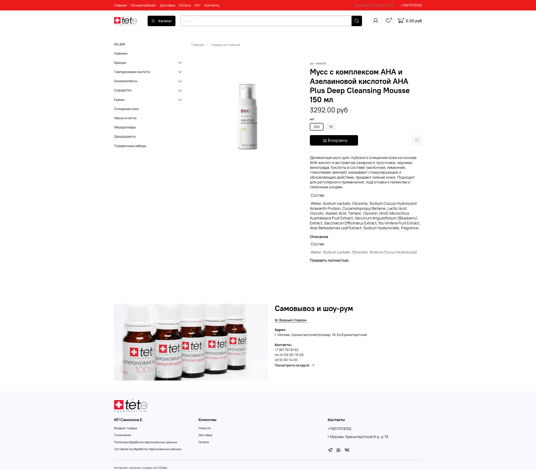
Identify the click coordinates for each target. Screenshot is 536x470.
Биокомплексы (125, 81)
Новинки (121, 53)
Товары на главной (225, 44)
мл (312, 119)
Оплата (185, 5)
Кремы (119, 99)
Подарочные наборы (130, 145)
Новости (204, 428)
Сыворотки (122, 90)
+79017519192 (411, 5)
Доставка (167, 5)
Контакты (211, 5)
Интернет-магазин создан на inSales (140, 468)
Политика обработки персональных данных (145, 442)
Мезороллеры (125, 127)
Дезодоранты (125, 136)
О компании (122, 435)
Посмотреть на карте (292, 365)
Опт (198, 5)
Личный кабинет (143, 5)
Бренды (120, 62)
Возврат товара (125, 428)
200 (317, 126)
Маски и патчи (125, 118)
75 (330, 126)
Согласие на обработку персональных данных (148, 449)
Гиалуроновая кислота (132, 71)
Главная (120, 5)
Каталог (165, 21)
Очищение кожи (126, 108)
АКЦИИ (119, 44)
